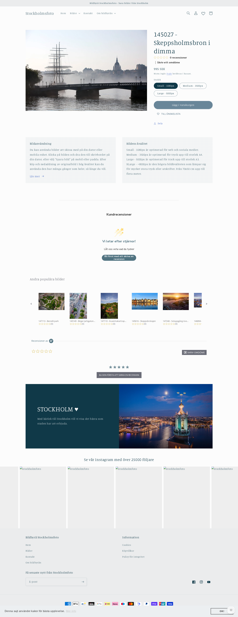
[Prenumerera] (82, 582)
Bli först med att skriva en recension (119, 258)
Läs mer (35, 176)
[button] (75, 13)
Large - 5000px (165, 93)
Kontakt (30, 556)
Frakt (169, 73)
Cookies (126, 544)
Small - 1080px (165, 85)
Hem (28, 544)
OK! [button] (222, 611)
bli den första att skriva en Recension (119, 375)
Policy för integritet (133, 556)
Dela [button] (160, 123)
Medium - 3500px (193, 85)
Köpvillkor (128, 550)
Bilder (29, 550)
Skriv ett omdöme (168, 62)
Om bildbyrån (33, 562)
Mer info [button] (71, 611)
